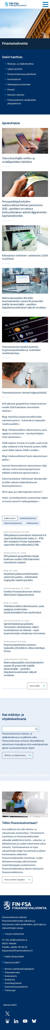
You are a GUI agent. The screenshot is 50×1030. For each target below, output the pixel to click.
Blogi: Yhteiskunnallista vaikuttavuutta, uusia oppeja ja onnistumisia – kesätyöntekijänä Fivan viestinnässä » (24, 433)
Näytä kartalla (12, 962)
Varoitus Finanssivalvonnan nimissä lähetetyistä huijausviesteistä (22, 593)
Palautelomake (12, 972)
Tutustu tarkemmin (14, 933)
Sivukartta (10, 979)
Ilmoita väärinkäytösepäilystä (19, 968)
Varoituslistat (14, 79)
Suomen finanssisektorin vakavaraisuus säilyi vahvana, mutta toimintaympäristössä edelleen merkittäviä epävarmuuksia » (24, 469)
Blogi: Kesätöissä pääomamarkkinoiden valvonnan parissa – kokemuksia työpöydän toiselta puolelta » (23, 420)
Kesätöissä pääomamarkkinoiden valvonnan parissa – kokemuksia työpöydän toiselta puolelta (21, 577)
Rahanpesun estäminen (19, 84)
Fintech (11, 89)
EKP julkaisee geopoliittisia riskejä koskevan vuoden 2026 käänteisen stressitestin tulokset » (24, 407)
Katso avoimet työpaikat (15, 879)
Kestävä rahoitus (15, 94)
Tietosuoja (10, 990)
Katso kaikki (35, 686)
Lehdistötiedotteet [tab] (28, 518)
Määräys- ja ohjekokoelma (20, 63)
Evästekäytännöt (13, 983)
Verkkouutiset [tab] (32, 523)
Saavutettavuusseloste (16, 986)
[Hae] (37, 729)
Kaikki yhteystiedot (14, 956)
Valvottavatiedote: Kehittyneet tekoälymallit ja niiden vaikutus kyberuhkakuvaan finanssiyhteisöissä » (24, 482)
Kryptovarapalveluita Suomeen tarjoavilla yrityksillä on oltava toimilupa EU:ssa (24, 648)
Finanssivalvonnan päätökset (21, 74)
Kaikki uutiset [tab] (9, 518)
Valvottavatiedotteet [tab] (13, 523)
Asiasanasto (11, 975)
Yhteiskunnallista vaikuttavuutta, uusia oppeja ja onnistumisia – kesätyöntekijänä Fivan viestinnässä (24, 609)
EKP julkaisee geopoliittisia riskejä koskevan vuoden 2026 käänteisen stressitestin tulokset (22, 559)
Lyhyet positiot (14, 68)
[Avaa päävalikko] (45, 4)
